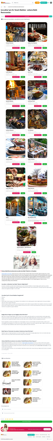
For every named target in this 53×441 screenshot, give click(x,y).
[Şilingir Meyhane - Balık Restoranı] (26, 240)
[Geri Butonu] (24, 32)
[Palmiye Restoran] (15, 35)
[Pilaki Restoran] (37, 181)
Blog (48, 434)
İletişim (23, 47)
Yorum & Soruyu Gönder (26, 421)
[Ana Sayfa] (6, 2)
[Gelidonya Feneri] (37, 94)
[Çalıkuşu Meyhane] (15, 123)
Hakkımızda (37, 434)
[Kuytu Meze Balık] (15, 181)
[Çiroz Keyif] (37, 65)
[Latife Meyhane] (15, 65)
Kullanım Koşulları (38, 436)
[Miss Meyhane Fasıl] (37, 210)
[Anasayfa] (1, 6)
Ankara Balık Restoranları (43, 434)
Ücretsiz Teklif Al (16, 47)
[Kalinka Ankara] (15, 152)
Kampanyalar (30, 436)
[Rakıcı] (15, 210)
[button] (22, 2)
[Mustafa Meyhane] (15, 94)
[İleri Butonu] (7, 32)
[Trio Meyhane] (37, 123)
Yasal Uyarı (43, 436)
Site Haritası (48, 436)
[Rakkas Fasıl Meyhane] (37, 35)
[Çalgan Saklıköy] (37, 152)
